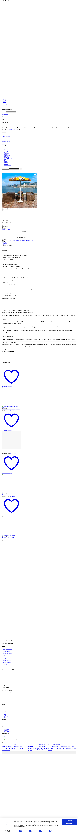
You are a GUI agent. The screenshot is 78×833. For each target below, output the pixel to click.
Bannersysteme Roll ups (8, 158)
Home (4, 99)
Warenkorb (5, 717)
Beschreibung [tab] (4, 242)
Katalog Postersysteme (7, 655)
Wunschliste (6, 730)
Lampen (14, 748)
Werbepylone (6, 147)
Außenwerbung (17, 744)
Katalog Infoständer (6, 658)
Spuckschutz (13, 750)
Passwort (4, 112)
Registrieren (4, 132)
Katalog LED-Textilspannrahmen (9, 666)
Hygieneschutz (18, 746)
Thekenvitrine (20, 750)
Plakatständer (6, 162)
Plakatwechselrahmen (7, 165)
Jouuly (44, 746)
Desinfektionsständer (63, 744)
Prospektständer (6, 157)
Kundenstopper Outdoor (66, 746)
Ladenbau (73, 746)
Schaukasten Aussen (73, 748)
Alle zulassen (69, 820)
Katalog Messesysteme (7, 664)
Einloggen (3, 119)
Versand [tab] (3, 244)
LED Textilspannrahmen (8, 149)
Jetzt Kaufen (4, 228)
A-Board (3, 744)
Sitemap (5, 724)
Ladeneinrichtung (7, 748)
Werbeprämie (44, 750)
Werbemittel (36, 750)
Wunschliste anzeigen (6, 141)
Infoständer (5, 161)
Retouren (5, 723)
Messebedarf (37, 748)
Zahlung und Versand (7, 731)
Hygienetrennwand (33, 746)
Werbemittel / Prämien (7, 166)
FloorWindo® (6, 160)
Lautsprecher (22, 748)
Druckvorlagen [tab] (4, 243)
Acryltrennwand (9, 745)
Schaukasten (67, 748)
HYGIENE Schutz (7, 163)
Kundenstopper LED (59, 746)
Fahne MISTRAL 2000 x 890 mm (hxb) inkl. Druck (11, 409)
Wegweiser (30, 750)
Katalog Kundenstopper (7, 653)
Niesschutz (57, 748)
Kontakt (4, 102)
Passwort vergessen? (5, 114)
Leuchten (29, 748)
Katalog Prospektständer (7, 649)
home (5, 714)
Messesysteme (6, 150)
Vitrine (26, 750)
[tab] (39, 242)
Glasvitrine (5, 746)
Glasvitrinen (6, 152)
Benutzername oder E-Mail (7, 109)
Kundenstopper (6, 153)
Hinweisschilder (6, 156)
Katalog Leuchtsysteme (7, 651)
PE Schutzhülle (4, 494)
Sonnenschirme (6, 151)
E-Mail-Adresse (5, 122)
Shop (4, 101)
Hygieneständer (25, 746)
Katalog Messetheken (7, 662)
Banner (22, 744)
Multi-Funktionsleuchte (47, 748)
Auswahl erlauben (69, 823)
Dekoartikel (41, 745)
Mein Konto (6, 716)
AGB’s (5, 708)
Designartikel (56, 745)
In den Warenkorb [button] (13, 410)
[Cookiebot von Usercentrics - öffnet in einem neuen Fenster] (7, 831)
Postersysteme (6, 164)
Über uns (5, 100)
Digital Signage (6, 159)
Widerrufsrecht (6, 709)
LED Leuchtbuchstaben (8, 148)
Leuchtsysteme (6, 146)
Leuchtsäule (33, 748)
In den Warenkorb (4, 226)
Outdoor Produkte (7, 155)
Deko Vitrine (49, 744)
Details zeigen (56, 830)
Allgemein (7, 240)
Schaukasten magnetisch (6, 750)
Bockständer (33, 744)
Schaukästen (6, 154)
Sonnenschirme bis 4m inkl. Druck (27, 240)
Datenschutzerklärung (11, 129)
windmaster (50, 750)
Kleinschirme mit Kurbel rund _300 (8, 356)
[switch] (30, 831)
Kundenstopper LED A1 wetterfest (8, 537)
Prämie (63, 748)
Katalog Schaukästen (7, 660)
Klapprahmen (48, 746)
